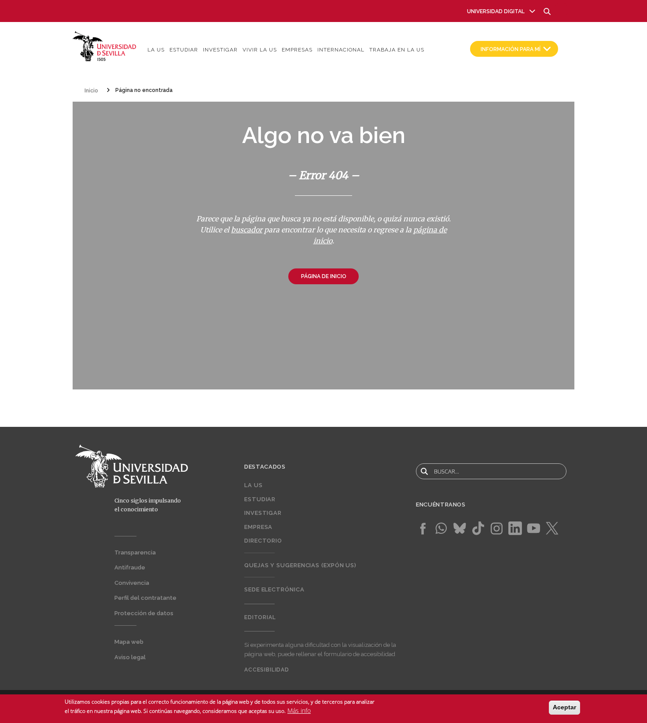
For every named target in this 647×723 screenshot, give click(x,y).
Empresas (297, 50)
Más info (299, 710)
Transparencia (135, 552)
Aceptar (564, 707)
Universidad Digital (496, 11)
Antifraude (129, 567)
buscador (246, 229)
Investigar (220, 50)
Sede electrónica (274, 589)
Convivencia (131, 583)
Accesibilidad (266, 670)
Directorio (263, 540)
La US (156, 50)
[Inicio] (104, 45)
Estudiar (183, 50)
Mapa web (128, 642)
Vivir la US (260, 50)
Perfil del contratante (145, 598)
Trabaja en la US (396, 50)
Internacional (340, 50)
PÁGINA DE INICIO (323, 276)
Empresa (258, 527)
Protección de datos (143, 613)
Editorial (260, 617)
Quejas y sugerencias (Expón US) (300, 565)
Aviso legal (130, 657)
